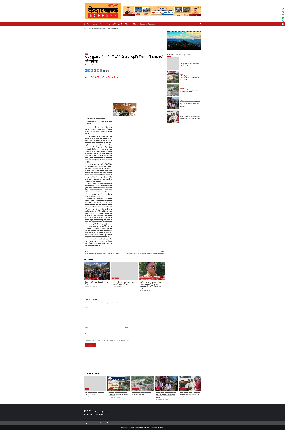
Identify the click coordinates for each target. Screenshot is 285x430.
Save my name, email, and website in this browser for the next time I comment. (107, 340)
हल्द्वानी (103, 423)
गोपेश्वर (145, 278)
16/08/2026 (119, 397)
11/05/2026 (150, 290)
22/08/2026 (95, 396)
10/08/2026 (142, 396)
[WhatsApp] (283, 18)
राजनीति (114, 24)
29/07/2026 (166, 399)
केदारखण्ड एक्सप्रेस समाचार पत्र (148, 24)
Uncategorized (183, 88)
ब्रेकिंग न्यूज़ (135, 24)
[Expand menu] (89, 24)
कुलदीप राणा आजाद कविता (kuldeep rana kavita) (152, 276)
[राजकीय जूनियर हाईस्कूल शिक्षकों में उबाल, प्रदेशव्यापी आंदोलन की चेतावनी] (124, 271)
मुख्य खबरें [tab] (171, 55)
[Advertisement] (125, 41)
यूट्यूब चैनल (120, 24)
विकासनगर (109, 423)
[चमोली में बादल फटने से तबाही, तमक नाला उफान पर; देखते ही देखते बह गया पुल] (173, 90)
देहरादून (102, 24)
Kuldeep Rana (89, 64)
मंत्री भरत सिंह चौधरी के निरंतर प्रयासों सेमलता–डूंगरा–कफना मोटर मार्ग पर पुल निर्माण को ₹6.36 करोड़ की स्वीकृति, (189, 77)
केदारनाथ (86, 278)
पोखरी (117, 278)
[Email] (283, 15)
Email (127, 327)
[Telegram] (283, 21)
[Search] (200, 24)
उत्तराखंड (94, 24)
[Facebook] (283, 9)
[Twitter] (283, 12)
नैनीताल (127, 24)
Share (106, 70)
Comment (88, 307)
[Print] (283, 24)
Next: (145, 252)
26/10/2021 (95, 64)
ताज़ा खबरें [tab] (178, 55)
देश (88, 24)
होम (84, 24)
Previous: (102, 252)
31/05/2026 (95, 286)
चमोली (90, 278)
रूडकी (134, 423)
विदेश (108, 24)
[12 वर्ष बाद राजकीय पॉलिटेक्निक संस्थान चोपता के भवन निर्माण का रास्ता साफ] (95, 383)
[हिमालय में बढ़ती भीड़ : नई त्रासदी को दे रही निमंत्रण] (97, 271)
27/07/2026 (190, 396)
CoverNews (153, 427)
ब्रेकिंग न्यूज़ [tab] (186, 55)
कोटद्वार (114, 423)
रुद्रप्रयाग (97, 278)
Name (87, 327)
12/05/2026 (122, 286)
